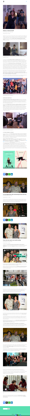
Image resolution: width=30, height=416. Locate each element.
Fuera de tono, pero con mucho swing (12, 240)
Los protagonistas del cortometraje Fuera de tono (14, 194)
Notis (11, 195)
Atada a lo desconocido (8, 30)
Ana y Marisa (5, 195)
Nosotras (13, 414)
